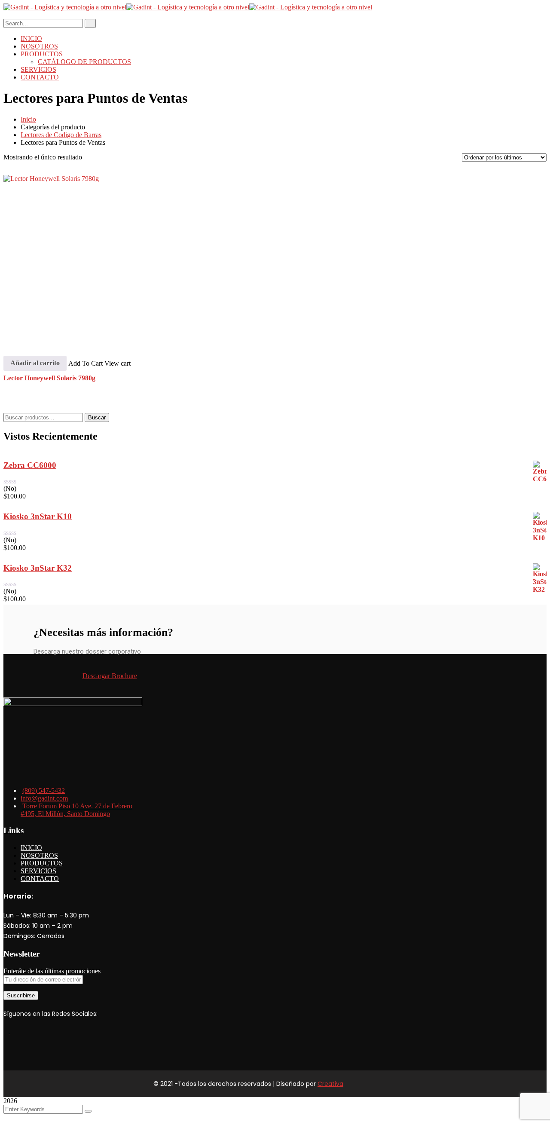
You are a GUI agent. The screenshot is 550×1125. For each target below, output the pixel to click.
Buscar (97, 417)
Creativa (330, 1083)
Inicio (28, 119)
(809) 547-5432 (43, 790)
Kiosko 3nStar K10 (37, 516)
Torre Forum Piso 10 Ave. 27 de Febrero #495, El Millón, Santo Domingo (76, 809)
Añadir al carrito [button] (35, 363)
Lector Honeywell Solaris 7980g (49, 378)
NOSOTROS (39, 855)
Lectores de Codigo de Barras (61, 134)
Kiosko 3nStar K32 (37, 567)
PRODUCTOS (42, 863)
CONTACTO (40, 878)
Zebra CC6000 (29, 465)
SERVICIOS (38, 870)
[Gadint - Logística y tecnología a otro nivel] (64, 7)
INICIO (31, 847)
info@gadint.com (44, 798)
